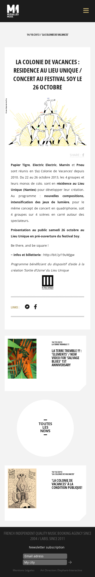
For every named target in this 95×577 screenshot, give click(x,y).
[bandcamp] (27, 307)
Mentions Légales (23, 570)
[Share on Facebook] (83, 155)
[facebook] (35, 307)
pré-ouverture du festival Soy (57, 236)
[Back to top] (87, 564)
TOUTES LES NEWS (45, 427)
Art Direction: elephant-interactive (61, 570)
